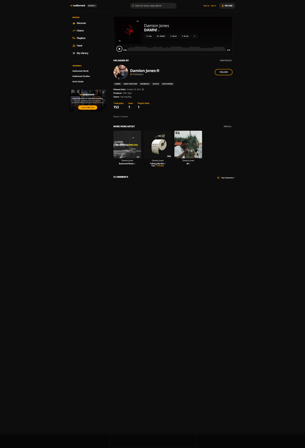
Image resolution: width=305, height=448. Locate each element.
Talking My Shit (157, 163)
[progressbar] (177, 48)
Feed (79, 45)
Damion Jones (143, 71)
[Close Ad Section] (103, 92)
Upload (229, 5)
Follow (223, 72)
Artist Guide (77, 81)
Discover (81, 23)
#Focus (156, 84)
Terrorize (160, 166)
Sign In (213, 6)
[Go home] (77, 5)
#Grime (117, 84)
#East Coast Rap (130, 84)
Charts (80, 30)
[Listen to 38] (188, 144)
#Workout (144, 84)
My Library (82, 53)
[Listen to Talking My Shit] (158, 144)
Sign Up (206, 6)
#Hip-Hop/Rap (167, 84)
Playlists (81, 38)
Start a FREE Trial (87, 107)
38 (187, 163)
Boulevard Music (126, 163)
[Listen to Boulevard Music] (127, 144)
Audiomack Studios (81, 76)
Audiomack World (80, 71)
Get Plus (92, 6)
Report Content (120, 116)
